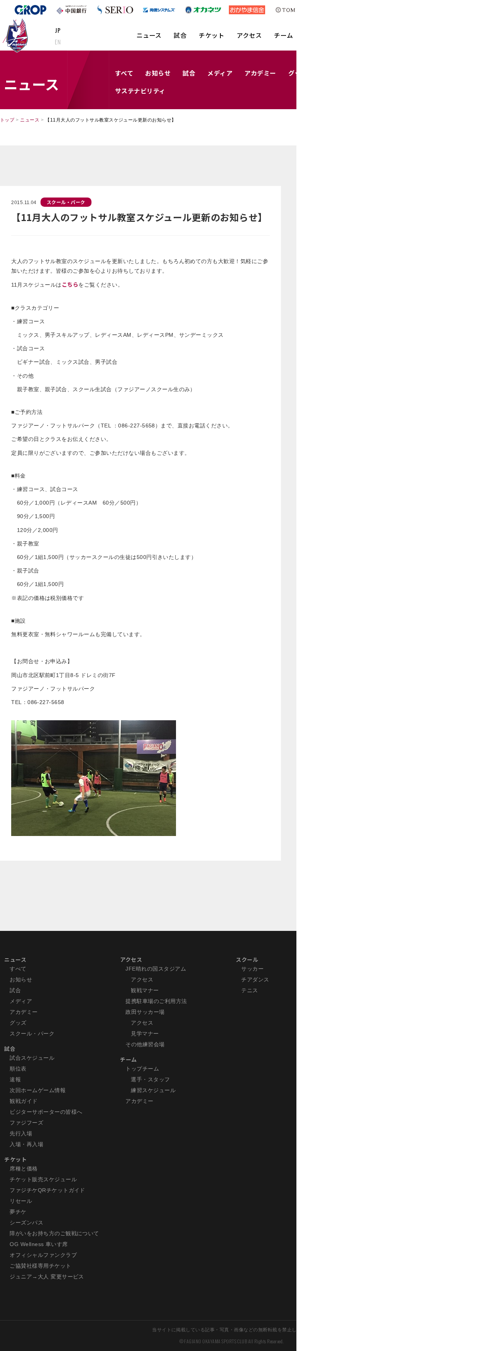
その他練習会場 (144, 1044)
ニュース (149, 35)
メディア (219, 73)
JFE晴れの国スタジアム (155, 969)
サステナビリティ (140, 90)
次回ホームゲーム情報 (38, 1090)
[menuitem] (149, 39)
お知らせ (158, 73)
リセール (21, 1201)
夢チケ (18, 1212)
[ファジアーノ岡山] (16, 35)
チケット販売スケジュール (43, 1179)
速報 (15, 1079)
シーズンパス (26, 1222)
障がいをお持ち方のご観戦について (54, 1233)
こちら (70, 284)
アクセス (249, 35)
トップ (7, 120)
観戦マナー (145, 990)
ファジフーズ (26, 1123)
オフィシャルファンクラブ (43, 1255)
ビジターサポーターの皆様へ (46, 1112)
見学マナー (145, 1033)
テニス (249, 990)
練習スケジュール (153, 1090)
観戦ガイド (23, 1101)
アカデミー (260, 73)
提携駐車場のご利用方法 (156, 1001)
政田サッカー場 (144, 1012)
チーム (283, 35)
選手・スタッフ (150, 1079)
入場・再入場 (26, 1144)
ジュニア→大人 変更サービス (47, 1276)
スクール (247, 959)
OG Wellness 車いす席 (39, 1244)
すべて (124, 73)
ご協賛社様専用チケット (40, 1266)
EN (58, 41)
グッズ (18, 1023)
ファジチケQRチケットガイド (47, 1190)
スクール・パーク (66, 202)
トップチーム (142, 1069)
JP (58, 30)
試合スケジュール (32, 1058)
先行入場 (21, 1133)
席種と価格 (23, 1168)
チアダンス (255, 979)
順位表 (18, 1069)
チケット (211, 35)
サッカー (252, 969)
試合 (180, 35)
